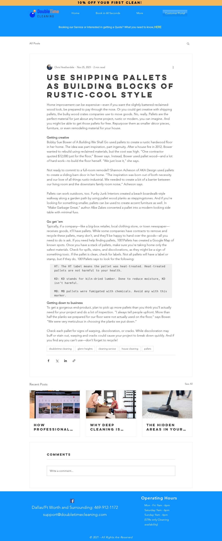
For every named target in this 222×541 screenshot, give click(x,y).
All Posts (34, 43)
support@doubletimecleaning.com (75, 514)
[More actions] (173, 67)
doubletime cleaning (60, 348)
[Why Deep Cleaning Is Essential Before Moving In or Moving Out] (111, 404)
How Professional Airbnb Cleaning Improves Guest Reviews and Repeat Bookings (54, 427)
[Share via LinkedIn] (65, 360)
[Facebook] (72, 501)
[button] (188, 43)
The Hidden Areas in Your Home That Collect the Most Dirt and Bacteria (165, 427)
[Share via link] (74, 360)
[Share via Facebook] (48, 360)
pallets (147, 348)
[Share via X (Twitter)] (57, 360)
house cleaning (130, 348)
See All (189, 383)
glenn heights (85, 348)
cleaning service (107, 348)
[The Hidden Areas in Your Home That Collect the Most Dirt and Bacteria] (167, 404)
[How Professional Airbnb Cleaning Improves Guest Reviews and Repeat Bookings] (55, 404)
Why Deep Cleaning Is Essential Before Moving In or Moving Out (110, 427)
